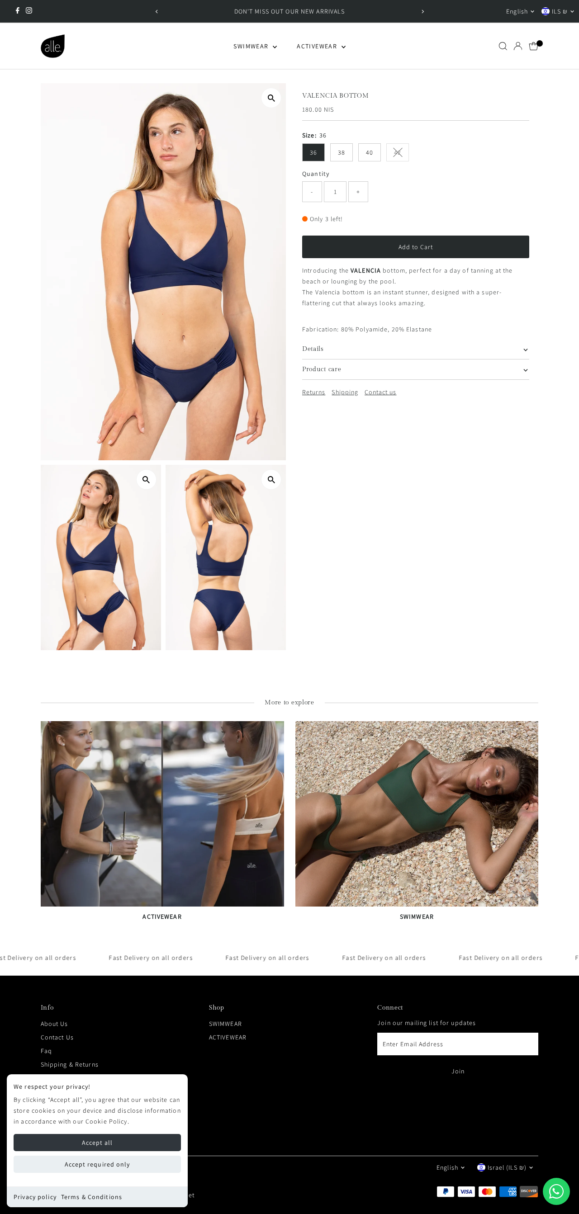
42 (401, 154)
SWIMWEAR (252, 46)
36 (313, 152)
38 (341, 152)
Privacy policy (35, 1197)
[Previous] (157, 11)
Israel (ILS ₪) (507, 1167)
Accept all (97, 1142)
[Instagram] (29, 11)
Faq (46, 1051)
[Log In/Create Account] (518, 46)
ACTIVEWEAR (318, 46)
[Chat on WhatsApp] (556, 1191)
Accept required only (97, 1164)
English (516, 11)
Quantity (315, 174)
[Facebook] (18, 11)
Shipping (345, 392)
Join (458, 1071)
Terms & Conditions (91, 1197)
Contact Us (57, 1037)
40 (369, 152)
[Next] (422, 11)
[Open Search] (503, 46)
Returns (313, 392)
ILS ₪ (560, 11)
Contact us (381, 392)
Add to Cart (416, 247)
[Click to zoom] (271, 98)
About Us (54, 1024)
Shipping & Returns (70, 1064)
